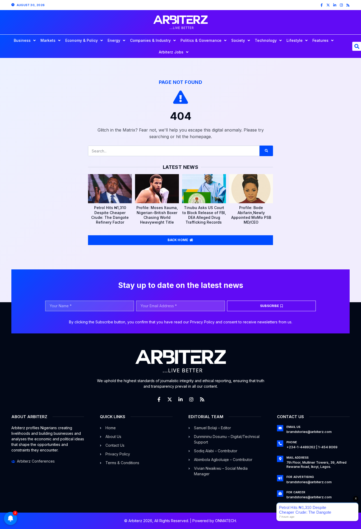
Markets (47, 40)
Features (320, 40)
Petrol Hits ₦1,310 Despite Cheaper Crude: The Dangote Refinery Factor (110, 214)
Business (22, 40)
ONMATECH (225, 520)
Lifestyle (294, 40)
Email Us (293, 427)
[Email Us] (280, 428)
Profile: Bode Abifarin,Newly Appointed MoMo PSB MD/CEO (251, 214)
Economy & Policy (81, 40)
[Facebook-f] (321, 5)
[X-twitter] (328, 5)
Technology (266, 40)
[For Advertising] (280, 478)
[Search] (266, 151)
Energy (114, 40)
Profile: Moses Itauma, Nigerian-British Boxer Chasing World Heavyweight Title (157, 214)
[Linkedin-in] (334, 5)
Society (238, 40)
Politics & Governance (201, 40)
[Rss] (348, 5)
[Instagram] (341, 5)
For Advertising (300, 477)
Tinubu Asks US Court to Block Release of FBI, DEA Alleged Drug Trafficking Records (204, 214)
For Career (295, 492)
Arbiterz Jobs (171, 52)
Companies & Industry (150, 40)
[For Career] (280, 493)
